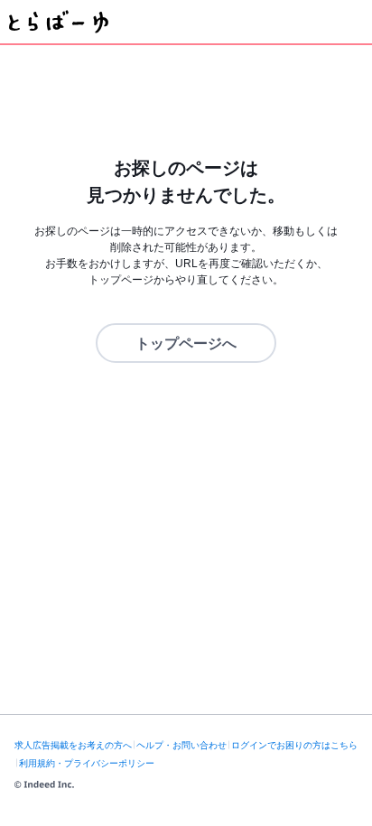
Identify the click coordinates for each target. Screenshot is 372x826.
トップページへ (186, 343)
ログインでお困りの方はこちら (294, 745)
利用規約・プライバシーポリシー (86, 763)
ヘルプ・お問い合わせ (181, 745)
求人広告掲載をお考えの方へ (73, 745)
